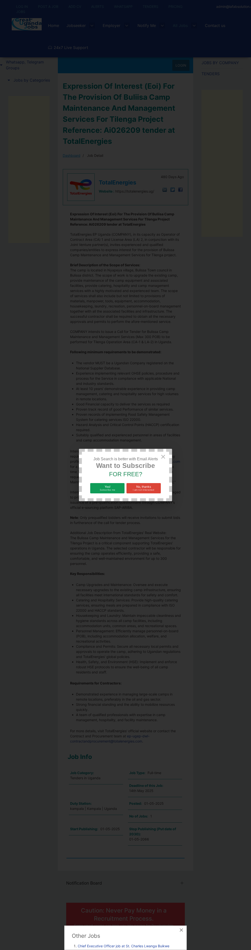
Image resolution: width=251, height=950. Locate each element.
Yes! (107, 488)
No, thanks (143, 488)
